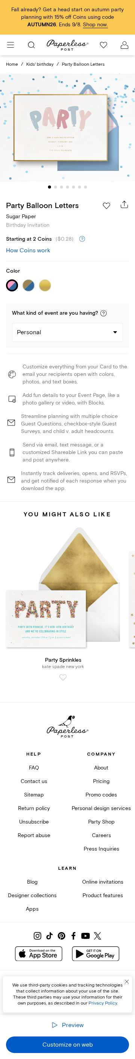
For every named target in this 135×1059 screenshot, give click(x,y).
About (101, 768)
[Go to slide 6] (79, 187)
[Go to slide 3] (61, 187)
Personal (29, 332)
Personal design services (101, 808)
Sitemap (34, 795)
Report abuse (34, 835)
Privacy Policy (102, 1003)
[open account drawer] (124, 45)
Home (12, 64)
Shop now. (95, 24)
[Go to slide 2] (55, 187)
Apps (32, 909)
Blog (32, 882)
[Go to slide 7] (85, 187)
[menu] (10, 45)
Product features (102, 895)
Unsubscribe (34, 822)
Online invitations (102, 882)
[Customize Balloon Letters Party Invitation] (68, 128)
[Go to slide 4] (67, 187)
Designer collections (32, 895)
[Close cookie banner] (126, 981)
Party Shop (101, 822)
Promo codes (101, 795)
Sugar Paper (21, 216)
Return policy (34, 808)
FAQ (34, 768)
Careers (101, 835)
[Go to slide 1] (49, 187)
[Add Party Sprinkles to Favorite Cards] (63, 677)
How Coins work (28, 250)
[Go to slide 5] (73, 187)
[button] (103, 313)
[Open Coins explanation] (82, 239)
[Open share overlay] (124, 204)
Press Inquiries (101, 849)
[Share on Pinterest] (61, 936)
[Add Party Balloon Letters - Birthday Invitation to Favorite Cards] (106, 205)
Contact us (34, 781)
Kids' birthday (40, 64)
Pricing (101, 781)
